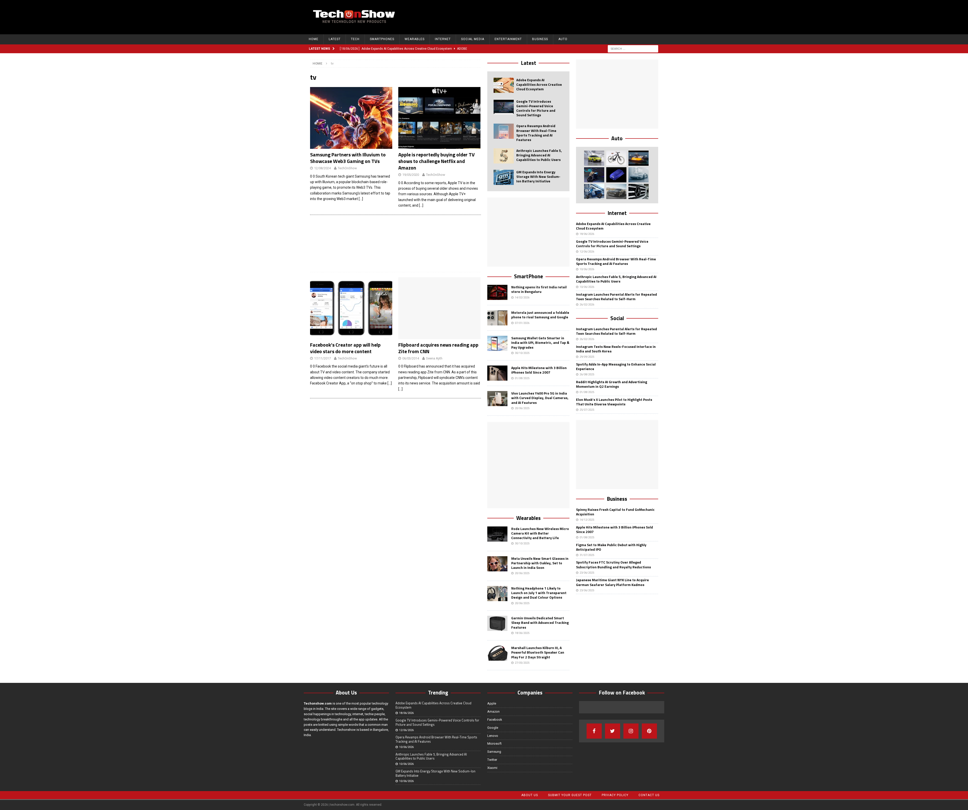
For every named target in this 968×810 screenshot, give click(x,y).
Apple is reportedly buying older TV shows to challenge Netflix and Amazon (436, 161)
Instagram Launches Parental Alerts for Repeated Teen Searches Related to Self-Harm (616, 296)
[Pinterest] (649, 731)
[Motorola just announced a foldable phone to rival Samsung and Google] (497, 317)
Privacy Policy (615, 795)
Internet (443, 39)
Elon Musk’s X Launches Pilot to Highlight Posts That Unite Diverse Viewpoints (614, 402)
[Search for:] (633, 48)
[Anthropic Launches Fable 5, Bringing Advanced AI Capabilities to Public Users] (504, 155)
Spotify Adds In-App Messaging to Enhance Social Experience (616, 366)
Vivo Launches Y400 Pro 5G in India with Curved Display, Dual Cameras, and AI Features (539, 397)
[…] (361, 199)
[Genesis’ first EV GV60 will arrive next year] (594, 158)
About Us (529, 795)
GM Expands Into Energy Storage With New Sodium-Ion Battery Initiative (538, 176)
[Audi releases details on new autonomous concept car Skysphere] (616, 191)
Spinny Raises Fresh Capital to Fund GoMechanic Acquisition (615, 512)
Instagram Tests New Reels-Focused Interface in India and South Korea (616, 349)
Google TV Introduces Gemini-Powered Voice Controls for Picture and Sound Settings (535, 108)
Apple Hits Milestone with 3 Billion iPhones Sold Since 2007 (539, 370)
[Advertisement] (567, 16)
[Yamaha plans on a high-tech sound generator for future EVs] (616, 174)
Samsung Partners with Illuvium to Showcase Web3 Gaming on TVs (348, 158)
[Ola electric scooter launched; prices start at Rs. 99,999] (594, 191)
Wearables (415, 39)
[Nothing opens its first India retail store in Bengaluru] (497, 292)
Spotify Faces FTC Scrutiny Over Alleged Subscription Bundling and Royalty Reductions (613, 564)
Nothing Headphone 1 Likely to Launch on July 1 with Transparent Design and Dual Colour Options (538, 592)
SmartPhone (528, 276)
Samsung (494, 751)
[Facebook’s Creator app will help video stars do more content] (351, 308)
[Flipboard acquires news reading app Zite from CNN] (439, 308)
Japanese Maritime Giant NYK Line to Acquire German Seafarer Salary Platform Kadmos (612, 582)
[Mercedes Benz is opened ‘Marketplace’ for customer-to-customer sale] (638, 191)
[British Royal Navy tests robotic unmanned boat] (638, 158)
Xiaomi (492, 768)
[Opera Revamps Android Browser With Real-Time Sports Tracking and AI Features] (504, 131)
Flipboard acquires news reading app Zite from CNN (438, 348)
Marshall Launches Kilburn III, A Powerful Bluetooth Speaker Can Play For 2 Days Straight (537, 652)
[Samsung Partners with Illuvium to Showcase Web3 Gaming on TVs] (351, 118)
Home (313, 39)
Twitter (492, 760)
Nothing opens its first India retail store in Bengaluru (539, 289)
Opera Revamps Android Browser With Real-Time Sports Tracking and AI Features (536, 132)
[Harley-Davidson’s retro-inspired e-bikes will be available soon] (616, 158)
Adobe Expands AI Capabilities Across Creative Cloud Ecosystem (539, 84)
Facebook (494, 719)
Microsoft (494, 743)
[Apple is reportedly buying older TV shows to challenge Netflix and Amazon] (439, 118)
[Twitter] (612, 731)
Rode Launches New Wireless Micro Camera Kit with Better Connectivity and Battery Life (540, 533)
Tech (355, 39)
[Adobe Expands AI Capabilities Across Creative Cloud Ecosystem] (504, 85)
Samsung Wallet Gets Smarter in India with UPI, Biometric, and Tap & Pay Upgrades (540, 342)
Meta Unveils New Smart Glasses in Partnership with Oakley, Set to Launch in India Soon (539, 563)
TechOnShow (347, 168)
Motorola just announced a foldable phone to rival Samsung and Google (540, 315)
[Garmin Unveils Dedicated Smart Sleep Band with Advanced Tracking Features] (497, 623)
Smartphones (382, 39)
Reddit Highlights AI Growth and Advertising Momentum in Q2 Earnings (611, 384)
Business (540, 39)
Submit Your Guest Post (570, 795)
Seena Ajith (434, 358)
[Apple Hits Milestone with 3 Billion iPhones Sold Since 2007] (497, 373)
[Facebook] (594, 731)
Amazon (493, 711)
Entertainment (508, 39)
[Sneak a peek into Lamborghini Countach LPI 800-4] (638, 174)
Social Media (472, 39)
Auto (562, 39)
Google (492, 728)
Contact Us (649, 795)
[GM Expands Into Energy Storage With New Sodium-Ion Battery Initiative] (504, 177)
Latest (335, 39)
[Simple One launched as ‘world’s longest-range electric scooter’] (594, 174)
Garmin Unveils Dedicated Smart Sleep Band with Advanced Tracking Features (540, 622)
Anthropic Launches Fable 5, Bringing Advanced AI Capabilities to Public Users (539, 155)
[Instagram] (631, 731)
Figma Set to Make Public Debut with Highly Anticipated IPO (611, 547)
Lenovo (492, 736)
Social (617, 318)
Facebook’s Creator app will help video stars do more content (345, 348)
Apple (491, 703)
